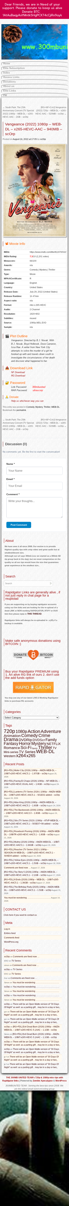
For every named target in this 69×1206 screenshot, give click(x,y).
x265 (30, 755)
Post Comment (19, 525)
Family (51, 740)
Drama (11, 739)
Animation (12, 736)
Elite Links (9, 90)
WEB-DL (55, 407)
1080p (21, 731)
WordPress (61, 1081)
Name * (10, 463)
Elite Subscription (14, 68)
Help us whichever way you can (27, 401)
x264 (21, 755)
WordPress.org (11, 942)
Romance (12, 748)
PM (5, 95)
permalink (21, 410)
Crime (44, 735)
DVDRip (25, 740)
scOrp (43, 139)
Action (34, 731)
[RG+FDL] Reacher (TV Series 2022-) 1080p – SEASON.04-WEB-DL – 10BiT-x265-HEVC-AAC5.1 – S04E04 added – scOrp (29, 852)
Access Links (11, 77)
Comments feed (11, 937)
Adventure (51, 731)
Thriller (47, 407)
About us (8, 86)
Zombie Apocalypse (43, 1081)
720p (9, 731)
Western (10, 756)
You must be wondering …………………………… (27, 898)
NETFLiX (54, 744)
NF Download (18, 372)
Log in (7, 929)
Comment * (12, 494)
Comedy (30, 407)
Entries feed (10, 933)
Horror (25, 743)
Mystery (39, 407)
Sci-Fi (26, 747)
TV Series (27, 752)
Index (6, 72)
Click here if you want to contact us (20, 915)
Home (6, 63)
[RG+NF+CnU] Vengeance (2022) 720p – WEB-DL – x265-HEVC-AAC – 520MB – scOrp (50, 110)
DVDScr (39, 740)
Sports (35, 748)
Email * (10, 479)
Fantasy (11, 743)
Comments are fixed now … (17, 867)
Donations (9, 81)
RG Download (18, 375)
